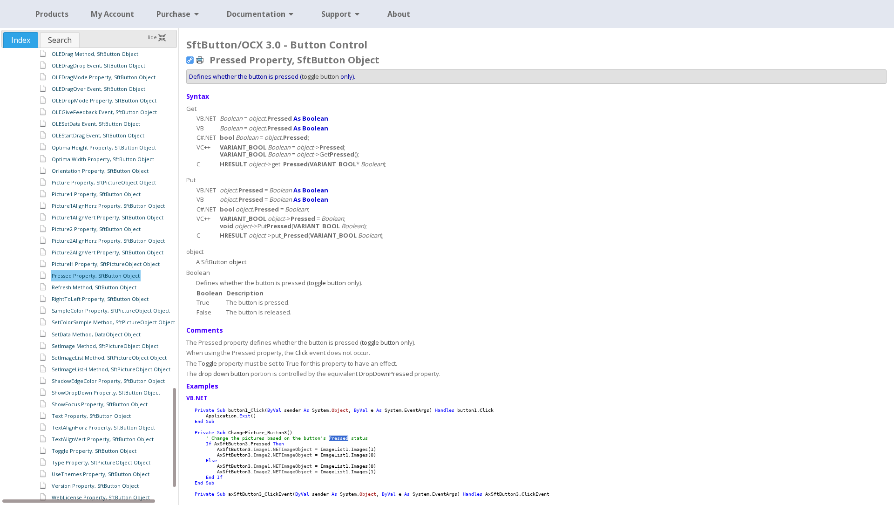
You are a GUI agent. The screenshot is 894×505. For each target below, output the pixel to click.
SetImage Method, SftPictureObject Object (105, 345)
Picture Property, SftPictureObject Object (104, 182)
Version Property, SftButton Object (95, 485)
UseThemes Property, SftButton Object (100, 474)
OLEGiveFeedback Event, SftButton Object (104, 112)
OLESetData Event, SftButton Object (96, 123)
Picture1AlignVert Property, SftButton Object (107, 217)
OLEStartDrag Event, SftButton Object (98, 135)
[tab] (20, 40)
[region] (89, 276)
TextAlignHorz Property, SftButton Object (103, 427)
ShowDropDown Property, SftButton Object (106, 392)
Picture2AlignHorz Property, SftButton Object (108, 240)
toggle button (320, 76)
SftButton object (223, 262)
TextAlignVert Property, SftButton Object (103, 439)
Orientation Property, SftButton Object (100, 170)
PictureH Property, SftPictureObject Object (106, 263)
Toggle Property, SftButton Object (94, 450)
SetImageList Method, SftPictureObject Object (109, 357)
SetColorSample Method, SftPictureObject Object (113, 322)
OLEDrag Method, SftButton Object (95, 53)
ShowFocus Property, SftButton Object (100, 404)
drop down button (223, 373)
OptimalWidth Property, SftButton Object (103, 159)
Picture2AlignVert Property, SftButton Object (107, 252)
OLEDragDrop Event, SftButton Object (98, 65)
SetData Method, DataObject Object (96, 334)
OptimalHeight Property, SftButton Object (104, 147)
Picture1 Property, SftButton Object (96, 194)
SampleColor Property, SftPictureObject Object (111, 310)
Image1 (261, 449)
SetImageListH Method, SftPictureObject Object (111, 369)
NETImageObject (292, 449)
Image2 (261, 454)
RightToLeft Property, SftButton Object (100, 298)
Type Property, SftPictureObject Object (101, 462)
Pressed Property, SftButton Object (96, 275)
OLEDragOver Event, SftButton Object (98, 88)
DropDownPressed (386, 373)
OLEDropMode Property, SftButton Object (104, 100)
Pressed (338, 438)
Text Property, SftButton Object (91, 415)
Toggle (207, 363)
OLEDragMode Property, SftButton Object (104, 77)
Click (301, 352)
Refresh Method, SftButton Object (94, 287)
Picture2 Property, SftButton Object (96, 228)
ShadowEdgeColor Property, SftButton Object (108, 380)
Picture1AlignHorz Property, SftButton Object (108, 205)
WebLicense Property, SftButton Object (101, 497)
